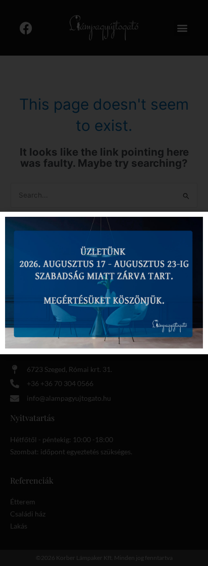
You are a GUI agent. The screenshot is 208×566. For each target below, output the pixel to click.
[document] (104, 283)
